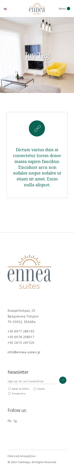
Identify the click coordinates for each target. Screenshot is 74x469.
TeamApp (23, 462)
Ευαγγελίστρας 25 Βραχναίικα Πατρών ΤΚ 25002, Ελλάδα (23, 316)
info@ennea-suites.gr (24, 352)
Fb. (10, 421)
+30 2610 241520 (21, 343)
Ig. (15, 421)
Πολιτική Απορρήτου (21, 456)
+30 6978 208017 (21, 337)
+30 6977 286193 (21, 331)
